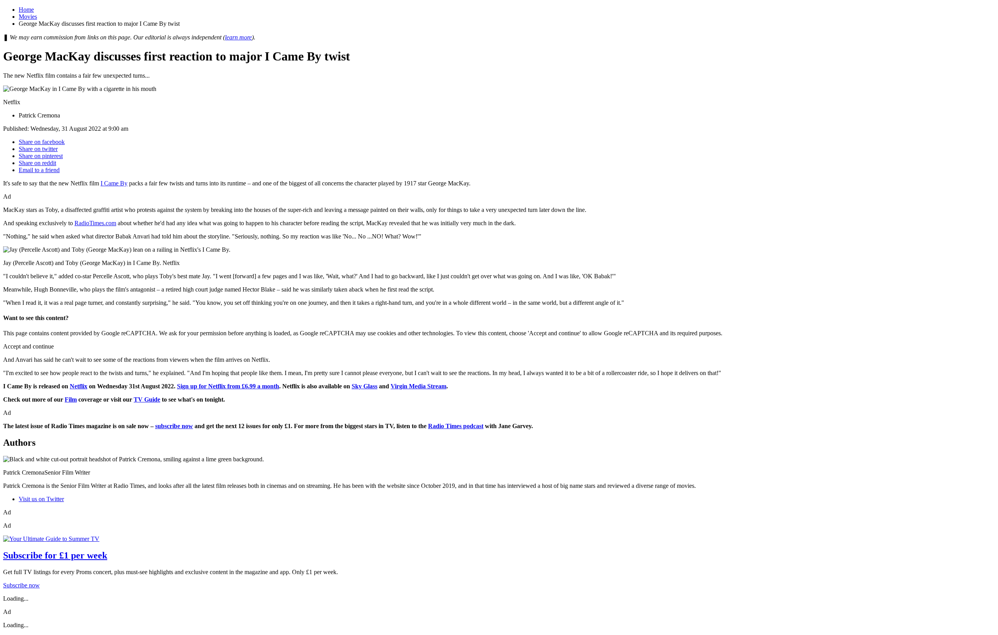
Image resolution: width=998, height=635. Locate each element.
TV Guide (147, 399)
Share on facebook (42, 142)
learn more (238, 37)
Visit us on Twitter (41, 499)
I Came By (114, 183)
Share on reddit (37, 163)
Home (26, 9)
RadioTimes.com (95, 223)
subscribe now (174, 426)
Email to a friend (39, 170)
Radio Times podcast (455, 426)
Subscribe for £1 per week (55, 555)
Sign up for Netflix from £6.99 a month (228, 386)
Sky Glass (364, 386)
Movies (28, 16)
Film (71, 399)
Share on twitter (38, 149)
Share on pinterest (41, 156)
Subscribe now (21, 585)
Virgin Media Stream (418, 386)
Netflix (78, 386)
